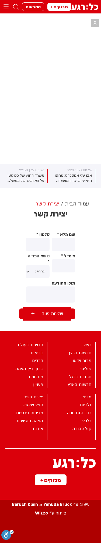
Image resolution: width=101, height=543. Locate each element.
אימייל (68, 256)
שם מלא (66, 234)
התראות (33, 6)
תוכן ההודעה (63, 283)
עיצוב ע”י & (50, 504)
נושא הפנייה (38, 259)
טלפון (42, 234)
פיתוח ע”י (50, 513)
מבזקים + (59, 6)
